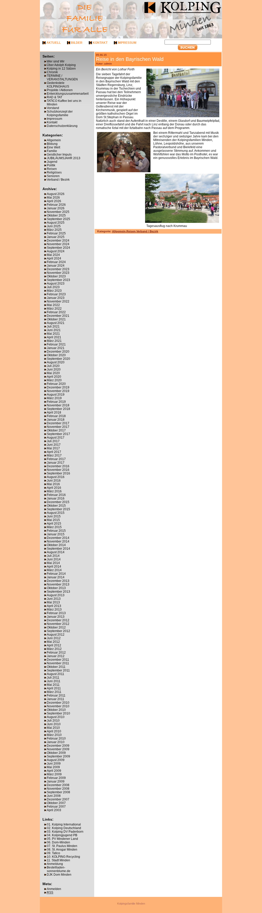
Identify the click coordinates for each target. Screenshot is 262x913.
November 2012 (58, 624)
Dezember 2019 (58, 387)
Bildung (52, 144)
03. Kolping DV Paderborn (65, 831)
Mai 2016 (53, 484)
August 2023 (55, 283)
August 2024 (55, 251)
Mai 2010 (53, 728)
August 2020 (55, 362)
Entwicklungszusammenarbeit (68, 93)
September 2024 (58, 247)
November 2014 (58, 541)
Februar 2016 (56, 495)
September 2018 (58, 409)
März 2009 (54, 774)
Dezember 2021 (58, 316)
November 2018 (58, 405)
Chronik (52, 72)
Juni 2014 (54, 559)
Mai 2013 (53, 602)
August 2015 (55, 513)
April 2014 (54, 566)
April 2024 (54, 258)
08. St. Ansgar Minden (62, 849)
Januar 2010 (55, 742)
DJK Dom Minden (59, 874)
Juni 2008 (54, 796)
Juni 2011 (53, 681)
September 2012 (58, 631)
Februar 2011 (56, 695)
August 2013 (55, 595)
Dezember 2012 (58, 620)
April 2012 (54, 645)
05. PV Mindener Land (62, 839)
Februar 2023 (56, 294)
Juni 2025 (54, 226)
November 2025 (58, 212)
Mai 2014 (53, 563)
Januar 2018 (55, 419)
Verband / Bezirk (58, 179)
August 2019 (55, 394)
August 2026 (55, 194)
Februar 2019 (56, 402)
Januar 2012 (55, 656)
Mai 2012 (53, 642)
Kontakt (52, 122)
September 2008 (58, 792)
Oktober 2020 (56, 355)
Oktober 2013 (56, 588)
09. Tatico (53, 853)
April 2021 (54, 337)
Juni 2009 (54, 763)
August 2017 (55, 437)
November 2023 (58, 273)
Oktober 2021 (56, 319)
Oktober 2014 (56, 545)
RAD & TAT (54, 97)
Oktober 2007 (56, 803)
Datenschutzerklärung (62, 126)
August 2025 (55, 222)
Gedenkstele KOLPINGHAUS (58, 84)
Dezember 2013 (58, 581)
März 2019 (54, 398)
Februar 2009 (56, 778)
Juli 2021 (53, 326)
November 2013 (58, 584)
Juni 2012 (54, 638)
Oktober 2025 (56, 215)
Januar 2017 (55, 462)
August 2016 (55, 477)
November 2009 (58, 749)
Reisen (52, 169)
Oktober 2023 (56, 276)
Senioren (53, 176)
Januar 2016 (55, 498)
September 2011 (58, 670)
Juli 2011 (53, 677)
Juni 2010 (54, 724)
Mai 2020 (53, 373)
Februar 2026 (56, 204)
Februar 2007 (56, 806)
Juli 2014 (53, 556)
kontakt (100, 43)
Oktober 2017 (56, 430)
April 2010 (54, 731)
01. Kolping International (64, 824)
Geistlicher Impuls (59, 154)
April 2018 (54, 412)
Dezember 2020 (58, 351)
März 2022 (54, 308)
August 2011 (55, 674)
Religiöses (54, 172)
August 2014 (55, 552)
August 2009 (55, 760)
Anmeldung (55, 864)
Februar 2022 (56, 312)
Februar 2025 (56, 233)
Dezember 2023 (58, 269)
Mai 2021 (53, 333)
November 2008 (58, 788)
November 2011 (58, 663)
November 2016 (58, 470)
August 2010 (55, 717)
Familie (52, 151)
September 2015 (58, 509)
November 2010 (58, 706)
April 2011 (54, 688)
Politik (51, 165)
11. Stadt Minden (58, 860)
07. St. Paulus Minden (62, 846)
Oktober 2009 (56, 753)
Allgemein (54, 140)
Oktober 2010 (56, 710)
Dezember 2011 (58, 659)
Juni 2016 (54, 480)
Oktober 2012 (56, 627)
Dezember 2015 (58, 502)
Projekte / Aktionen (60, 90)
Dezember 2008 (58, 785)
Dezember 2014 (58, 538)
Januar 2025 (55, 237)
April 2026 (54, 201)
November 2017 (58, 427)
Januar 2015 (55, 534)
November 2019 (58, 391)
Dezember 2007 (58, 799)
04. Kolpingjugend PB (62, 835)
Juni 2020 (54, 369)
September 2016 (58, 473)
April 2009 (54, 771)
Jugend (52, 162)
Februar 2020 (56, 384)
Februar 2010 (56, 738)
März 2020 (54, 380)
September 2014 (58, 548)
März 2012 (54, 649)
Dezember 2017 (58, 423)
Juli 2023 (53, 287)
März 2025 (54, 230)
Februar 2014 (56, 573)
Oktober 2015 (56, 505)
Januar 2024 (55, 265)
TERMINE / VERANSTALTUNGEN (62, 77)
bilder (76, 43)
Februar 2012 (56, 652)
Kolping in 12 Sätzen (61, 68)
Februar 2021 (56, 344)
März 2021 (54, 341)
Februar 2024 (56, 262)
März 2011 (54, 692)
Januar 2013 (55, 616)
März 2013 (54, 609)
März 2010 (54, 735)
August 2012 (55, 634)
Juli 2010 (53, 720)
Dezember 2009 (58, 745)
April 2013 (54, 606)
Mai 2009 (53, 767)
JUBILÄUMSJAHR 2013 (63, 158)
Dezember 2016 (58, 466)
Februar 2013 (56, 613)
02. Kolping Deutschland (64, 828)
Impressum (54, 119)
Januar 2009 (55, 781)
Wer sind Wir (55, 61)
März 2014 (54, 570)
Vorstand (53, 108)
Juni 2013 (54, 599)
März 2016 (54, 491)
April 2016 (54, 488)
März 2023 (54, 290)
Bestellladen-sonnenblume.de (58, 869)
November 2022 (58, 301)
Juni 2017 (54, 445)
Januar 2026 (55, 208)
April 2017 (54, 452)
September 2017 (58, 434)
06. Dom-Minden (58, 842)
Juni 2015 (54, 516)
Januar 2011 (55, 699)
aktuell (53, 43)
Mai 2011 (53, 685)
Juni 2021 (54, 330)
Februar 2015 (56, 530)
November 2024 (58, 244)
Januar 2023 (55, 298)
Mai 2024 (53, 255)
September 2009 (58, 756)
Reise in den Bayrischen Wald (129, 59)
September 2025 (58, 219)
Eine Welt (53, 147)
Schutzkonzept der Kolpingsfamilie (60, 113)
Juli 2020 (53, 366)
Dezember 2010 (58, 702)
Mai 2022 (53, 305)
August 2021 (55, 323)
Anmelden (54, 889)
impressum (127, 43)
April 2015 (54, 523)
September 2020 (58, 359)
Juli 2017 (53, 441)
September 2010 (58, 713)
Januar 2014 (55, 577)
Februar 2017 (56, 459)
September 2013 (58, 591)
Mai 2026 (53, 197)
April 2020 (54, 376)
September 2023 (58, 280)
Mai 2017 (53, 448)
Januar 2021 (55, 348)
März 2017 (54, 455)
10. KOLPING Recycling (63, 856)
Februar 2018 (56, 416)
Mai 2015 (53, 520)
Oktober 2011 (56, 667)
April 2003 (54, 810)
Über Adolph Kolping (61, 65)
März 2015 (54, 527)
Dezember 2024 (58, 240)
